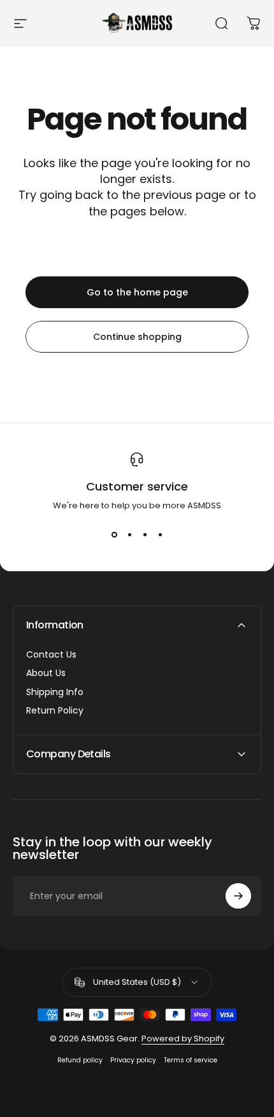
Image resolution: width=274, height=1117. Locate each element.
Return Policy (54, 711)
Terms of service (190, 1060)
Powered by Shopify (182, 1038)
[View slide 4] (160, 535)
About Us (46, 673)
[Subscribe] (238, 896)
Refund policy (80, 1060)
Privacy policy (133, 1060)
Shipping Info (54, 692)
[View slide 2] (129, 535)
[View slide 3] (144, 535)
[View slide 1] (114, 535)
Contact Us (51, 655)
